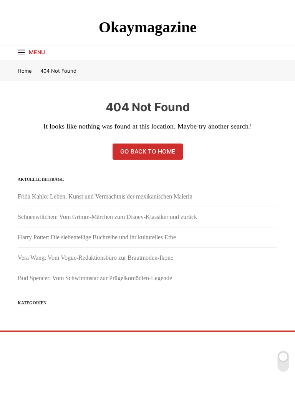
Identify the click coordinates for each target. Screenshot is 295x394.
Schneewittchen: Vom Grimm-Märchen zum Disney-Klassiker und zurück (107, 217)
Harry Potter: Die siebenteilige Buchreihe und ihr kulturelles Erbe (97, 237)
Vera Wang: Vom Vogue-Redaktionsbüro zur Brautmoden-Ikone (95, 257)
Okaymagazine (148, 27)
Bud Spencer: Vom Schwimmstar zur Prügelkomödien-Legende (95, 278)
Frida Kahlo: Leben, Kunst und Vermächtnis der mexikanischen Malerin (105, 196)
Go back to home (147, 151)
